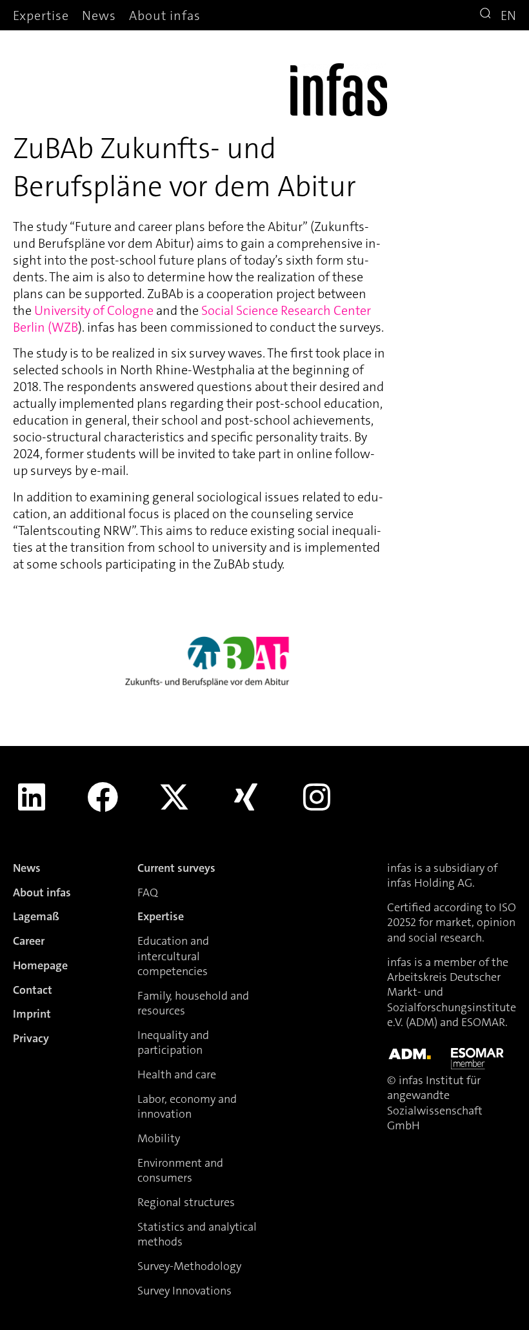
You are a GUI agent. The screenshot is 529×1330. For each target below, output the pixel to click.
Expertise (41, 15)
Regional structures (186, 1202)
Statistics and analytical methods (197, 1234)
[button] (487, 15)
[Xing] (245, 797)
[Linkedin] (31, 797)
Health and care (176, 1074)
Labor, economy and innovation (187, 1106)
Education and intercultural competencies (173, 956)
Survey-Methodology (189, 1266)
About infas (165, 15)
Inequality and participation (173, 1042)
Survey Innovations (184, 1290)
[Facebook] (103, 797)
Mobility (158, 1138)
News (99, 15)
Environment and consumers (180, 1170)
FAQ (147, 892)
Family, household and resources (193, 1003)
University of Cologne (94, 310)
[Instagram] (316, 797)
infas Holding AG (429, 883)
